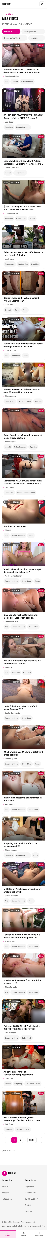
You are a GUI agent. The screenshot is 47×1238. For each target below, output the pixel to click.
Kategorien (39, 1236)
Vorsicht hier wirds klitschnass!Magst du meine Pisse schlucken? (22, 570)
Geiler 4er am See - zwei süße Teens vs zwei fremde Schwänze (23, 253)
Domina (15, 81)
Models (23, 1236)
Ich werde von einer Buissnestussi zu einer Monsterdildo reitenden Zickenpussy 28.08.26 (22, 391)
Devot (17, 310)
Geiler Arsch (10, 401)
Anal (6, 81)
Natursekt (27, 672)
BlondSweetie (11, 987)
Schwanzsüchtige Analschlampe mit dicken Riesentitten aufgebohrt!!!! (22, 936)
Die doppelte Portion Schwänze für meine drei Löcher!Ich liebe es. (21, 616)
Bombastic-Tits (11, 622)
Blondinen (9, 127)
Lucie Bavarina (11, 213)
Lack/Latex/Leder (23, 1129)
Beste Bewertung (12, 38)
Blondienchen (11, 850)
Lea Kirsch (9, 122)
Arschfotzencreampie (14, 526)
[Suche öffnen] (42, 4)
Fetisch (8, 1084)
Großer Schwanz (24, 401)
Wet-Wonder (10, 1033)
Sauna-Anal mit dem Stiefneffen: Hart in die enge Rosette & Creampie (23, 345)
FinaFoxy (9, 305)
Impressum (30, 1186)
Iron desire (9, 487)
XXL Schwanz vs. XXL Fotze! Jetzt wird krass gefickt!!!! (23, 753)
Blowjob (8, 173)
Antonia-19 (10, 804)
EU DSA (28, 1211)
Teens (25, 310)
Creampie (9, 1129)
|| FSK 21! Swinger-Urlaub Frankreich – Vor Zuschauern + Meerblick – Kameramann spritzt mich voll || (23, 208)
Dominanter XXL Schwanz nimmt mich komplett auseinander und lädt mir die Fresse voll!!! (23, 482)
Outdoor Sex (23, 264)
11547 (31, 1140)
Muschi (32, 218)
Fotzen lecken (20, 173)
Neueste (8, 31)
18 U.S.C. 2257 (31, 1199)
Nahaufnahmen (27, 81)
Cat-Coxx (9, 1078)
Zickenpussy (10, 396)
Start (4, 1151)
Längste (34, 38)
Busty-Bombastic (12, 713)
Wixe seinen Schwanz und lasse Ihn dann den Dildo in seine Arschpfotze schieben (21, 71)
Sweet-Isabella (11, 896)
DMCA (28, 1205)
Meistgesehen (30, 31)
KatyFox (8, 667)
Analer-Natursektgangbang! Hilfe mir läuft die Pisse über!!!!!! (22, 662)
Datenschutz (30, 1192)
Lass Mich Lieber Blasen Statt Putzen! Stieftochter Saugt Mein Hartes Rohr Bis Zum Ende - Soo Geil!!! (23, 162)
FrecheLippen (11, 759)
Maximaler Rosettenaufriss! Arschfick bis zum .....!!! (22, 981)
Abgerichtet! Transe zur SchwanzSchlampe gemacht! (18, 1073)
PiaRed (8, 530)
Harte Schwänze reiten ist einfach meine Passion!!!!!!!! (20, 707)
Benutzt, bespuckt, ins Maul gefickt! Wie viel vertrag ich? (21, 299)
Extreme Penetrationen (26, 493)
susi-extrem (10, 941)
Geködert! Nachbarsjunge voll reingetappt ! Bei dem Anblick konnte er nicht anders (23, 1119)
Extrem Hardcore (23, 127)
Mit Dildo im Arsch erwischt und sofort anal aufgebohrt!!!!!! (22, 890)
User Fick (35, 264)
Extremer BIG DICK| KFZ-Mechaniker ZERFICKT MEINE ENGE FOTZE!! (22, 1027)
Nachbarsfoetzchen (13, 576)
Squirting (38, 401)
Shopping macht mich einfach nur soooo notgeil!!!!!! (20, 844)
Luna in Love (10, 350)
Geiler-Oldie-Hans (13, 168)
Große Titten (21, 218)
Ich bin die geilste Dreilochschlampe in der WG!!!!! (23, 799)
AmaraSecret (10, 442)
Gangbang (16, 672)
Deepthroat (9, 493)
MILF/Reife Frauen (33, 1084)
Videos (7, 1236)
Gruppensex (10, 264)
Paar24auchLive (12, 76)
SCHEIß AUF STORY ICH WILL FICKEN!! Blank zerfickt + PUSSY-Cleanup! (23, 116)
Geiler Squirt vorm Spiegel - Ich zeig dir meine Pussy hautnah (23, 436)
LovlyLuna (9, 259)
